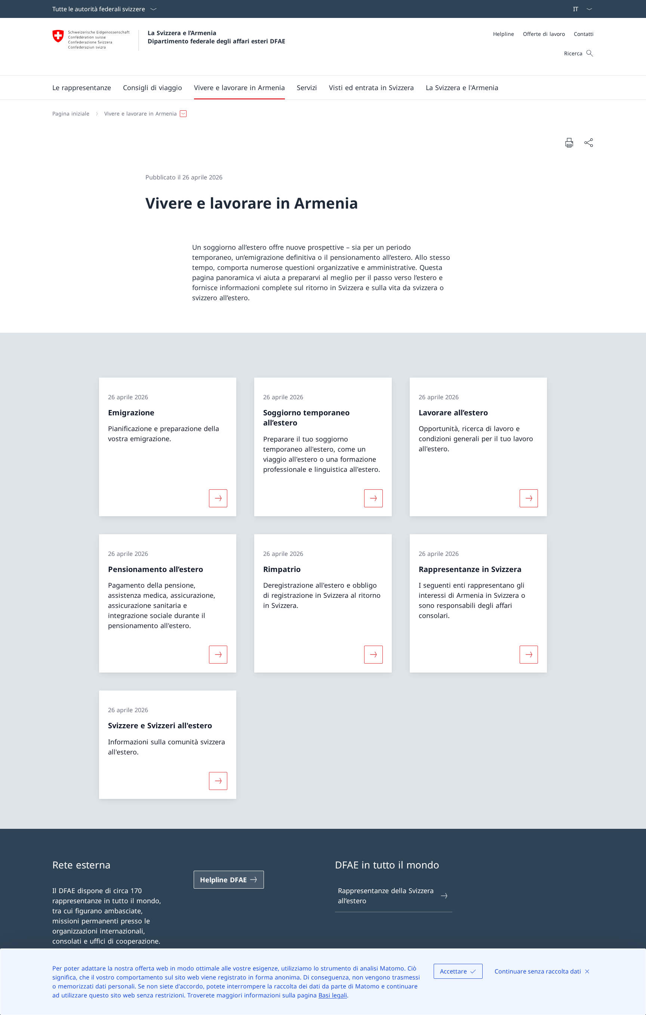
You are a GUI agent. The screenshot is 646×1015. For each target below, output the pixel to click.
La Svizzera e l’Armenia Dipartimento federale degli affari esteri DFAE (216, 37)
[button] (81, 87)
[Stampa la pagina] (569, 142)
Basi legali (333, 995)
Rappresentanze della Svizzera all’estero (386, 895)
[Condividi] (588, 142)
